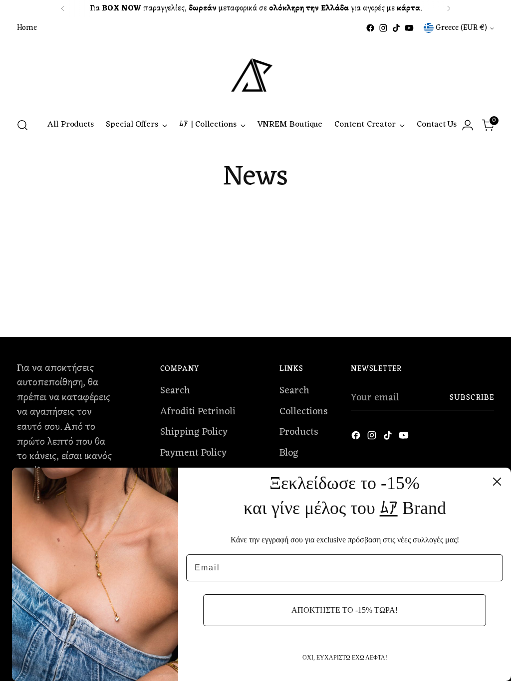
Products (298, 432)
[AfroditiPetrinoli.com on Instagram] (383, 27)
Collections (303, 411)
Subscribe (472, 398)
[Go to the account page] (468, 125)
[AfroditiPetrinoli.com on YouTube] (409, 27)
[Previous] (63, 8)
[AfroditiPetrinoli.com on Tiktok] (396, 27)
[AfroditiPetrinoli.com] (255, 71)
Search (175, 390)
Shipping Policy (194, 432)
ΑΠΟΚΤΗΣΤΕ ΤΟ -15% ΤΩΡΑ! (344, 610)
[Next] (449, 8)
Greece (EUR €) (461, 28)
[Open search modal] (22, 125)
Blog (288, 453)
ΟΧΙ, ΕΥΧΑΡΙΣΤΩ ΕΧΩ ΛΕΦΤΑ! (344, 657)
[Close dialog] (497, 482)
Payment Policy (193, 453)
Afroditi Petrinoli (198, 411)
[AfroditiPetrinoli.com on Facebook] (370, 27)
